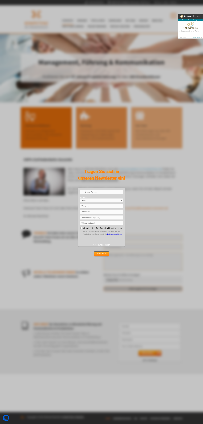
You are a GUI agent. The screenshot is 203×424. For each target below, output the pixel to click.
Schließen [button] (101, 253)
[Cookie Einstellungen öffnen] (6, 420)
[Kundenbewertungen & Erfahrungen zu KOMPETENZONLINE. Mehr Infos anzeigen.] (190, 26)
